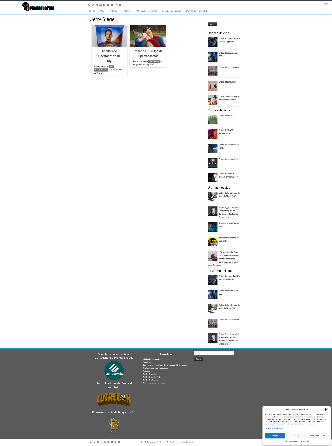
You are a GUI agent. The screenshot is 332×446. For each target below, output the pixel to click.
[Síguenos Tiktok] (117, 5)
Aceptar (275, 435)
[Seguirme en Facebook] (97, 5)
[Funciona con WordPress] (168, 441)
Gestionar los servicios (274, 429)
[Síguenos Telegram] (113, 5)
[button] (327, 409)
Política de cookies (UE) (197, 11)
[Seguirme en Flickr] (109, 5)
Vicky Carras (149, 65)
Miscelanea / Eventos (147, 11)
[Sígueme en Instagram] (101, 5)
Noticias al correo (149, 371)
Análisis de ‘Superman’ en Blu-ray (109, 56)
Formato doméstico (101, 70)
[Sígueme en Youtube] (121, 5)
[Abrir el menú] (326, 5)
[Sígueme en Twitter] (93, 5)
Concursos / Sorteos (171, 11)
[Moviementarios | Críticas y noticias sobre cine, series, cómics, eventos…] (38, 6)
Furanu (99, 73)
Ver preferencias (318, 435)
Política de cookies (291, 441)
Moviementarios (150, 442)
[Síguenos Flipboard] (105, 5)
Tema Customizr (187, 442)
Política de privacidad (150, 380)
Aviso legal (305, 441)
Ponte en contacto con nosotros (154, 383)
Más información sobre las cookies (155, 368)
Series (114, 11)
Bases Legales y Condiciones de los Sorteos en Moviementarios (165, 365)
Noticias (91, 11)
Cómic (127, 11)
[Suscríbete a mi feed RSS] (89, 5)
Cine (102, 11)
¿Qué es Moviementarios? (152, 359)
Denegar (296, 435)
